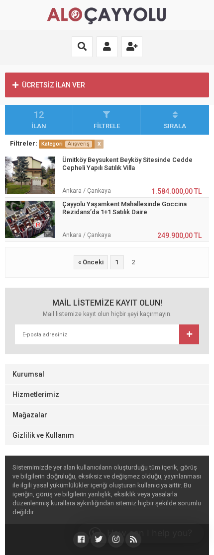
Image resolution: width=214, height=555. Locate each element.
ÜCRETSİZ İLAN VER (53, 85)
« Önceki (91, 262)
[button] (140, 533)
